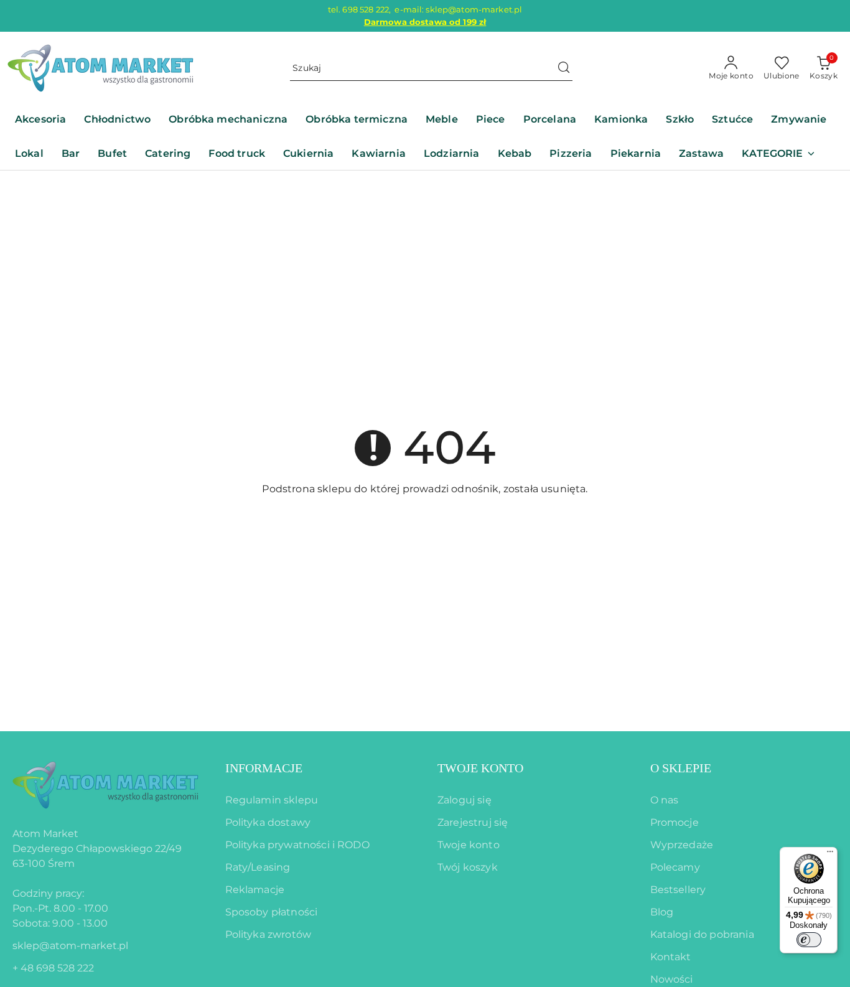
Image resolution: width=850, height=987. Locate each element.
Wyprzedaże (682, 845)
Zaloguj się (464, 800)
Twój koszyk (467, 867)
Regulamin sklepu (272, 800)
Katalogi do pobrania (702, 934)
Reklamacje (255, 890)
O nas (664, 800)
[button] (778, 155)
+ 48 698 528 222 (53, 968)
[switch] (808, 939)
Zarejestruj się (472, 822)
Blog (662, 912)
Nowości (671, 979)
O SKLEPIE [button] (680, 768)
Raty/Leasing (258, 867)
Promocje (674, 822)
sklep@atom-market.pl (70, 946)
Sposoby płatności (271, 912)
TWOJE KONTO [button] (480, 768)
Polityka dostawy (268, 822)
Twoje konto (468, 845)
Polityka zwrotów (268, 934)
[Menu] (830, 854)
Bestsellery (678, 890)
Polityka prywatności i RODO (297, 845)
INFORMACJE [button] (263, 768)
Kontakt (670, 957)
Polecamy (675, 867)
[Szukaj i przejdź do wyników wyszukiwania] (563, 68)
